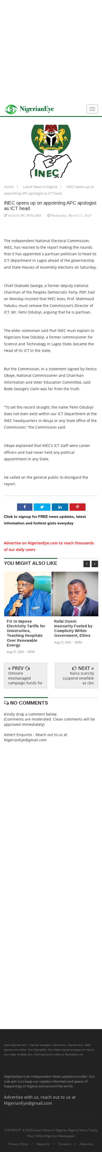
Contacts (64, 1144)
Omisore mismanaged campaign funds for (25, 678)
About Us (43, 1144)
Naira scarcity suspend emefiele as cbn (78, 678)
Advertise (86, 1144)
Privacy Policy (18, 1144)
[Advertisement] (51, 51)
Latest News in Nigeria (40, 186)
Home (9, 186)
